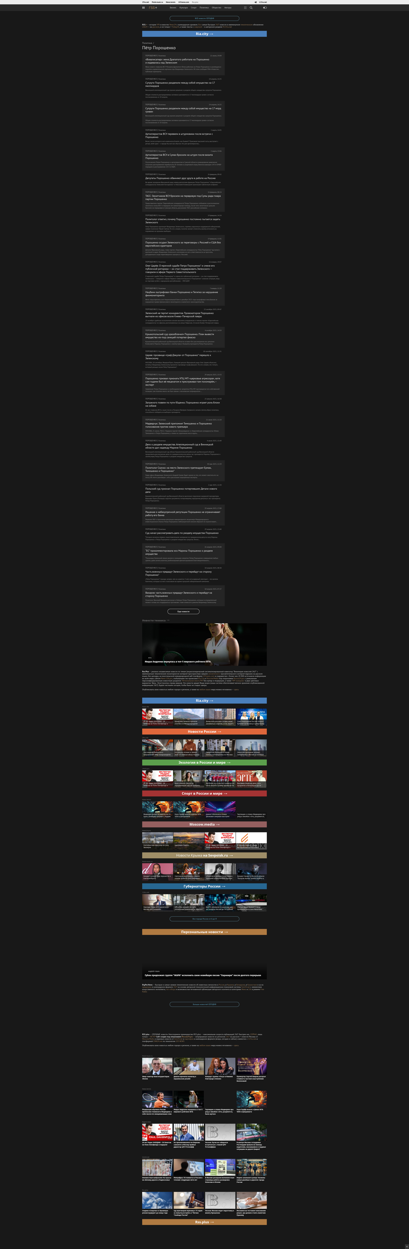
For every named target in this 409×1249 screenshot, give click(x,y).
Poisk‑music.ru (157, 2)
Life (249, 989)
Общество (216, 7)
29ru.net (145, 2)
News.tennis (170, 2)
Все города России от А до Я (205, 919)
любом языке (205, 689)
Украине (230, 985)
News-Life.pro (166, 678)
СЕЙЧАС (253, 1034)
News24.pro (146, 831)
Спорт (194, 7)
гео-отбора (170, 989)
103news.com (183, 2)
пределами (147, 987)
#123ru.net (227, 27)
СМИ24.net (157, 1041)
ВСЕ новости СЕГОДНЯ (204, 18)
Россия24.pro (187, 1036)
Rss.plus (195, 2)
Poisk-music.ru (147, 861)
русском (155, 27)
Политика (204, 7)
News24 (172, 24)
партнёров (189, 1039)
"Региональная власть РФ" (192, 680)
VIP (158, 24)
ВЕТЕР (153, 1036)
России (222, 985)
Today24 (175, 27)
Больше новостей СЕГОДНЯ (204, 1004)
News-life (145, 707)
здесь (236, 689)
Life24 (144, 27)
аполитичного (214, 674)
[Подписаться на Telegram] (255, 2)
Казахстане (252, 985)
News (244, 989)
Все (199, 24)
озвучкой (198, 27)
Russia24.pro (239, 678)
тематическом (247, 24)
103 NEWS (180, 1041)
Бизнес (173, 7)
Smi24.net (245, 987)
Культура (184, 7)
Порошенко (151, 55)
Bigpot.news (146, 1122)
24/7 (217, 24)
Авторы (227, 7)
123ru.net (263, 2)
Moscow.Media (212, 678)
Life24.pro (145, 769)
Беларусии (240, 985)
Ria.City (201, 678)
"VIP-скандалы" (238, 680)
